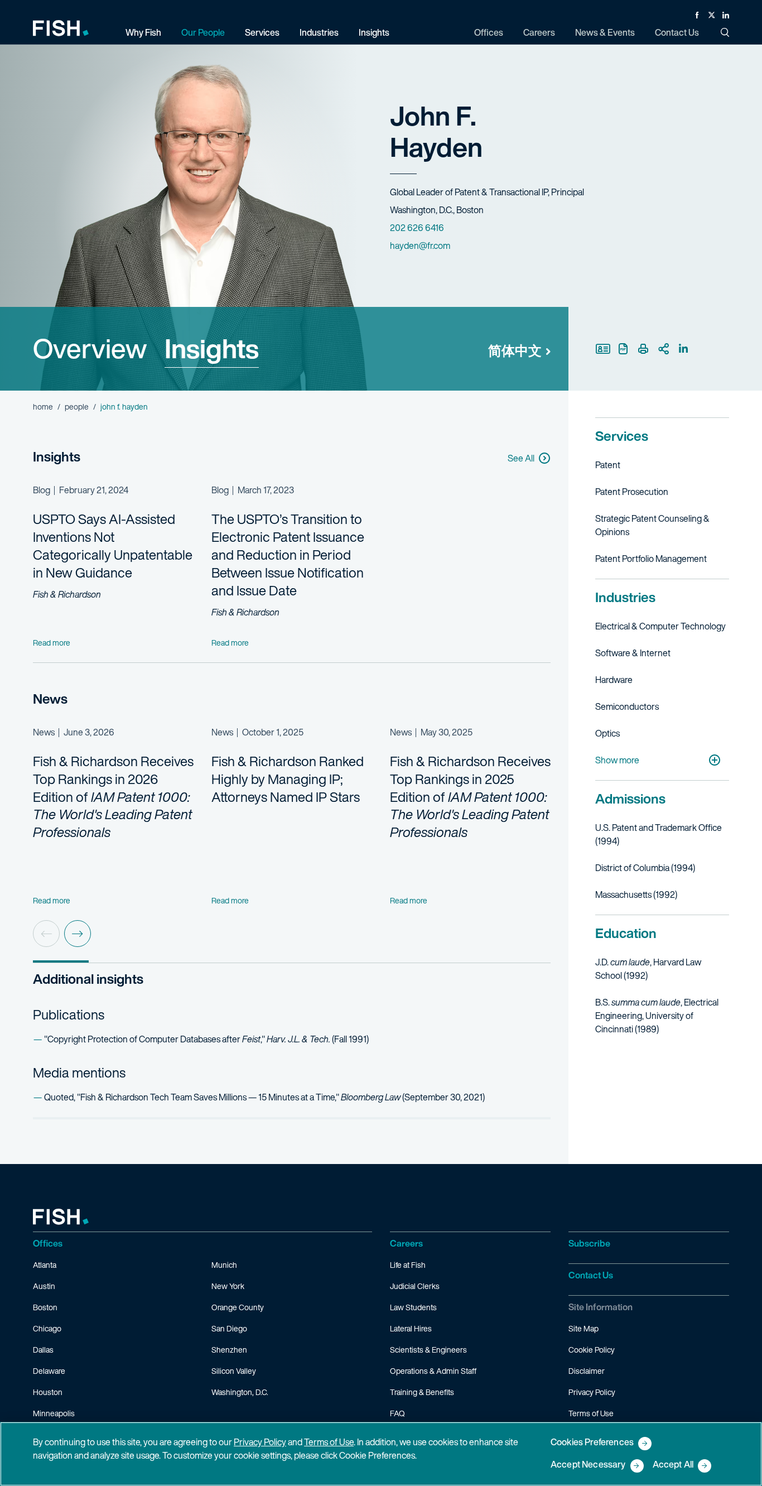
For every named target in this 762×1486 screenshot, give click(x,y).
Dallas (43, 1349)
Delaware (49, 1371)
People (77, 406)
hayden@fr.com (420, 245)
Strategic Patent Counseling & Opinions (652, 525)
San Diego (229, 1328)
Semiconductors (627, 706)
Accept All (673, 1465)
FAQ (397, 1413)
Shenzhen (229, 1349)
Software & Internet (633, 653)
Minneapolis (54, 1413)
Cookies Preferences (592, 1443)
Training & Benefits (422, 1392)
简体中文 (515, 350)
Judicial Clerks (415, 1286)
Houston (47, 1392)
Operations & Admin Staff (433, 1371)
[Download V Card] (603, 349)
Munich (224, 1265)
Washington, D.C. (239, 1392)
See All (521, 458)
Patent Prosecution (631, 491)
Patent (607, 465)
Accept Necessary (588, 1465)
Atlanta (44, 1265)
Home (43, 406)
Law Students (413, 1307)
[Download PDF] (623, 349)
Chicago (47, 1328)
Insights (212, 348)
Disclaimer (586, 1371)
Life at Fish (408, 1265)
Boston (45, 1307)
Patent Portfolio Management (651, 558)
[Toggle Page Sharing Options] (663, 349)
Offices (47, 1243)
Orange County (237, 1307)
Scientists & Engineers (428, 1349)
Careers (406, 1243)
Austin (44, 1286)
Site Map (583, 1328)
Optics (607, 733)
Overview (90, 348)
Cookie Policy (591, 1349)
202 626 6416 (417, 227)
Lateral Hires (411, 1328)
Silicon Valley (233, 1371)
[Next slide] (77, 933)
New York (227, 1286)
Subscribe (589, 1243)
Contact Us (590, 1275)
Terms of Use (591, 1413)
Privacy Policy (591, 1392)
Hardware (614, 679)
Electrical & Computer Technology (660, 626)
